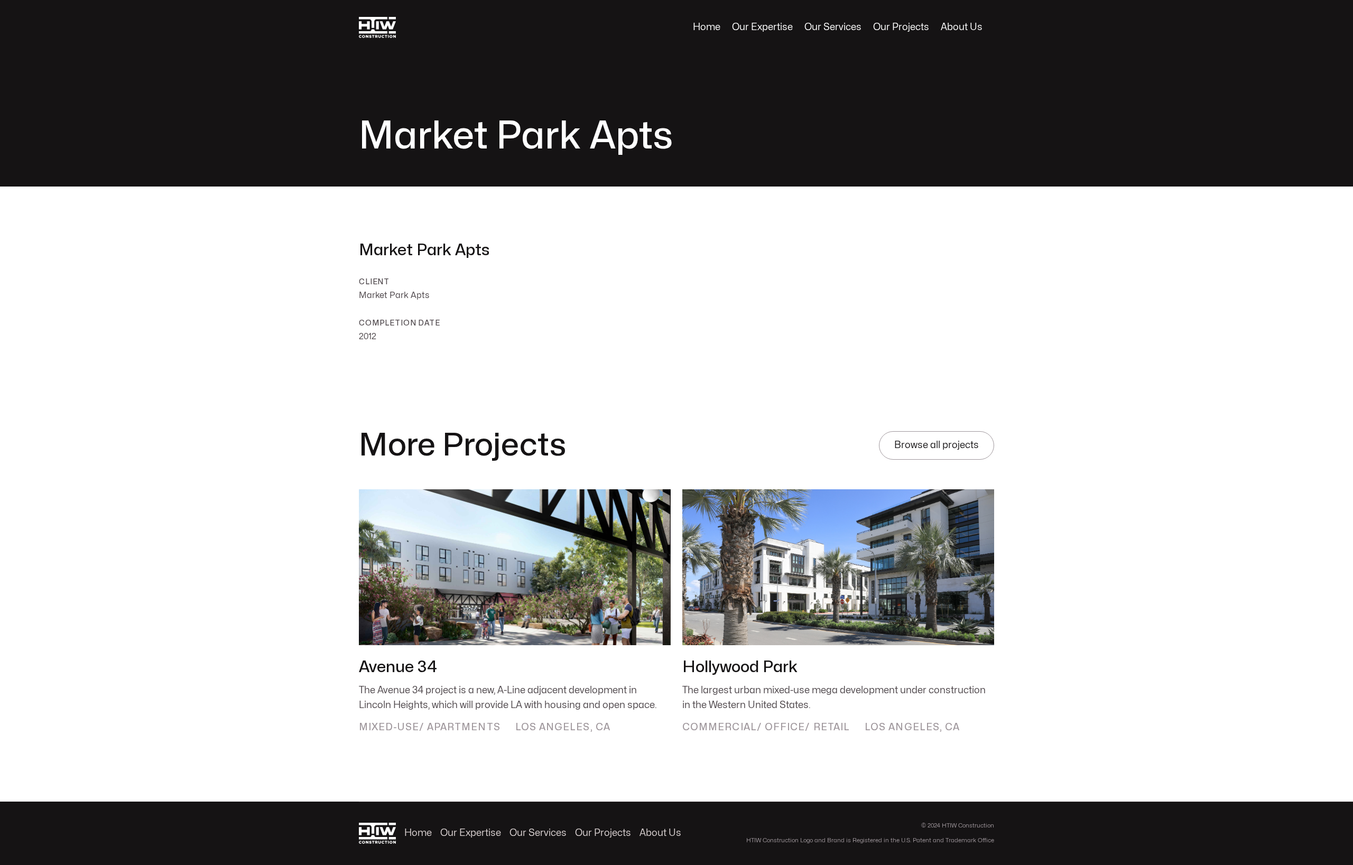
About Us (962, 27)
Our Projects (901, 27)
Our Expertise (762, 27)
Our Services (832, 27)
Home (706, 27)
